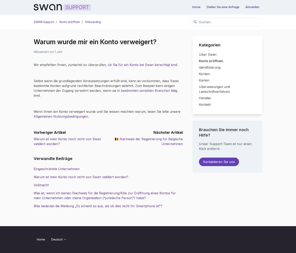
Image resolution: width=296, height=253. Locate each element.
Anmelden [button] (252, 7)
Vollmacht (41, 185)
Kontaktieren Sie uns (219, 162)
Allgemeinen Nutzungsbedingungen (61, 116)
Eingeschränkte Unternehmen (57, 169)
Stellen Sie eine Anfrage (223, 7)
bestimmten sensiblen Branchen (145, 91)
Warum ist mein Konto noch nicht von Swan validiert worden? (81, 177)
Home (196, 7)
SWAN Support (44, 22)
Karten (204, 80)
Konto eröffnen (69, 22)
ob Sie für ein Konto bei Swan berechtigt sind (142, 65)
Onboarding (93, 22)
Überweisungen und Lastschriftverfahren (214, 89)
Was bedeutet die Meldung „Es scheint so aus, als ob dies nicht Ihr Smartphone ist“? (98, 206)
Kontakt (205, 104)
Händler (205, 98)
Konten (204, 74)
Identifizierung (209, 67)
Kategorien (209, 45)
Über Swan (207, 54)
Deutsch (57, 239)
